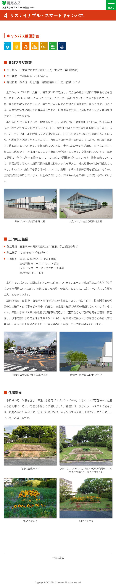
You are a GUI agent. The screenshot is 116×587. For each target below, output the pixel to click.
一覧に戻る (58, 557)
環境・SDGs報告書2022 (18, 7)
